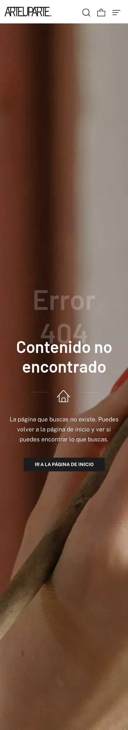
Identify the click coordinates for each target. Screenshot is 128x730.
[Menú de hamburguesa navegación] (116, 11)
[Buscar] (86, 11)
